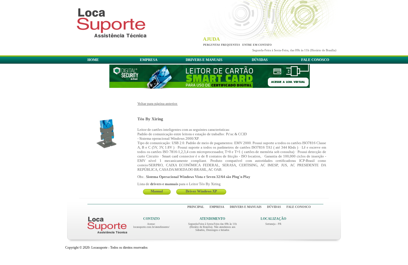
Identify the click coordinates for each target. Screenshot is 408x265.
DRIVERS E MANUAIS (204, 60)
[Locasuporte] (111, 36)
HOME (93, 60)
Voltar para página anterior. (157, 103)
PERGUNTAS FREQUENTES (221, 44)
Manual (157, 191)
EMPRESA (148, 60)
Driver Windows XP (201, 191)
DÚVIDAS (260, 60)
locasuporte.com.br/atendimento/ (151, 226)
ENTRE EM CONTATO (257, 44)
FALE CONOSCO (315, 60)
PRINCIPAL (195, 206)
